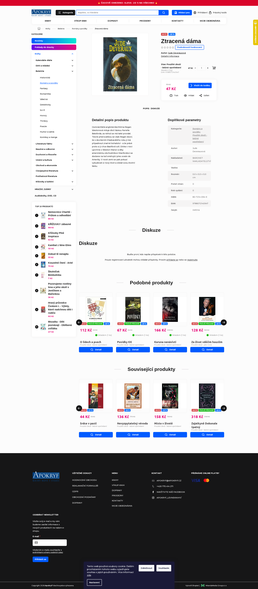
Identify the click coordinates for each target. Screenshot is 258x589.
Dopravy (113, 21)
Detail (98, 349)
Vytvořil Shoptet (192, 586)
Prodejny (145, 21)
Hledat (164, 12)
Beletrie (40, 71)
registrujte (192, 260)
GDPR (75, 491)
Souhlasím (163, 568)
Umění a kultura (44, 160)
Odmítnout (146, 568)
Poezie (43, 126)
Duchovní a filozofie (46, 154)
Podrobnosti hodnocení (189, 47)
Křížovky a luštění (44, 181)
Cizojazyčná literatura (47, 171)
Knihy (48, 21)
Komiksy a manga (48, 137)
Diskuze (155, 108)
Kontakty (177, 21)
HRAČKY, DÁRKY (43, 189)
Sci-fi (42, 110)
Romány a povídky (49, 83)
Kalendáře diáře (44, 60)
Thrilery (44, 121)
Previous (79, 322)
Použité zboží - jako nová (201, 345)
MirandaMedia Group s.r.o (216, 586)
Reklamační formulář (85, 486)
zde (89, 575)
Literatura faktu (44, 144)
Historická (45, 77)
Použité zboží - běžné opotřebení (93, 345)
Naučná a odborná (45, 149)
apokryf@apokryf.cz (169, 480)
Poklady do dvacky (44, 47)
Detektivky (45, 104)
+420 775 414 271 (165, 486)
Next (224, 322)
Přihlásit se (40, 559)
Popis (146, 108)
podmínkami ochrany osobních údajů (48, 552)
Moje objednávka (210, 21)
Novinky (39, 41)
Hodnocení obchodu (84, 480)
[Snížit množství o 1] (195, 68)
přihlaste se (172, 260)
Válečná (44, 99)
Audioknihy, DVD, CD (45, 196)
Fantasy (44, 88)
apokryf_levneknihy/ (169, 497)
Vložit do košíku (202, 85)
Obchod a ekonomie (46, 165)
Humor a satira (47, 132)
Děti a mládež (43, 65)
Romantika (45, 94)
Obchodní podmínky (84, 497)
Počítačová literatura (46, 176)
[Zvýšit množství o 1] (208, 68)
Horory (43, 115)
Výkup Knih (80, 21)
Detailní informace (170, 56)
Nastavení (94, 582)
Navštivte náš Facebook (171, 492)
